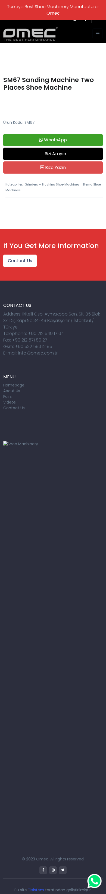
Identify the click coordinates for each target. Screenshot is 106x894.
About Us (11, 391)
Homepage (13, 385)
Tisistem (36, 890)
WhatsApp (55, 140)
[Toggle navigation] (97, 33)
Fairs (7, 396)
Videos (9, 402)
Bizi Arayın (54, 154)
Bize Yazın (55, 167)
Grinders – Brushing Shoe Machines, (52, 184)
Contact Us (20, 261)
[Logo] (30, 33)
